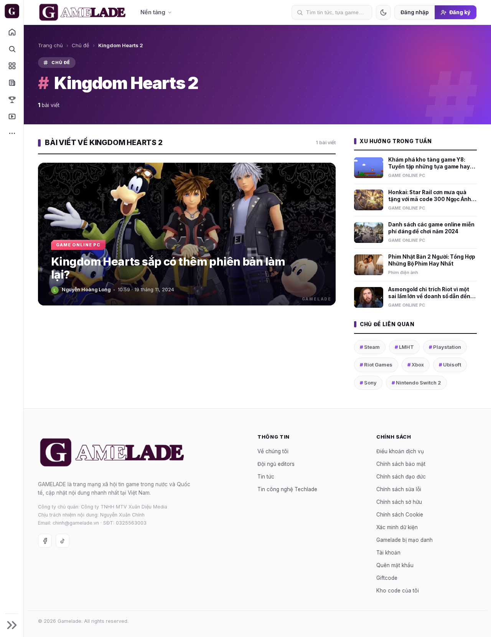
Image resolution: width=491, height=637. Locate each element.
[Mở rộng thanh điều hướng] (12, 625)
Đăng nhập (414, 12)
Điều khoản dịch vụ (400, 451)
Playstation (445, 347)
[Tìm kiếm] (12, 49)
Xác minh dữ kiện (397, 527)
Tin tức (265, 477)
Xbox (415, 364)
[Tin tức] (12, 82)
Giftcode (386, 578)
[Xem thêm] (12, 133)
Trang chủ (50, 45)
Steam (370, 347)
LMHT (404, 347)
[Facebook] (45, 541)
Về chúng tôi (272, 451)
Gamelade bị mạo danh (404, 540)
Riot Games (376, 364)
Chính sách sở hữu (399, 502)
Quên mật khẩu (395, 565)
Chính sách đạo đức (401, 477)
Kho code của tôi (397, 590)
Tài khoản (388, 553)
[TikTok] (62, 541)
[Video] (12, 116)
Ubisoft (450, 364)
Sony (368, 383)
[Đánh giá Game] (12, 66)
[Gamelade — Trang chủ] (12, 11)
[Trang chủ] (12, 32)
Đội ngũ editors (276, 464)
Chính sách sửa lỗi (398, 489)
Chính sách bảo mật (400, 464)
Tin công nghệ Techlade (287, 489)
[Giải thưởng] (12, 99)
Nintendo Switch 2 (416, 383)
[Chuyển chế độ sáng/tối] (383, 12)
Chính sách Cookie (399, 515)
